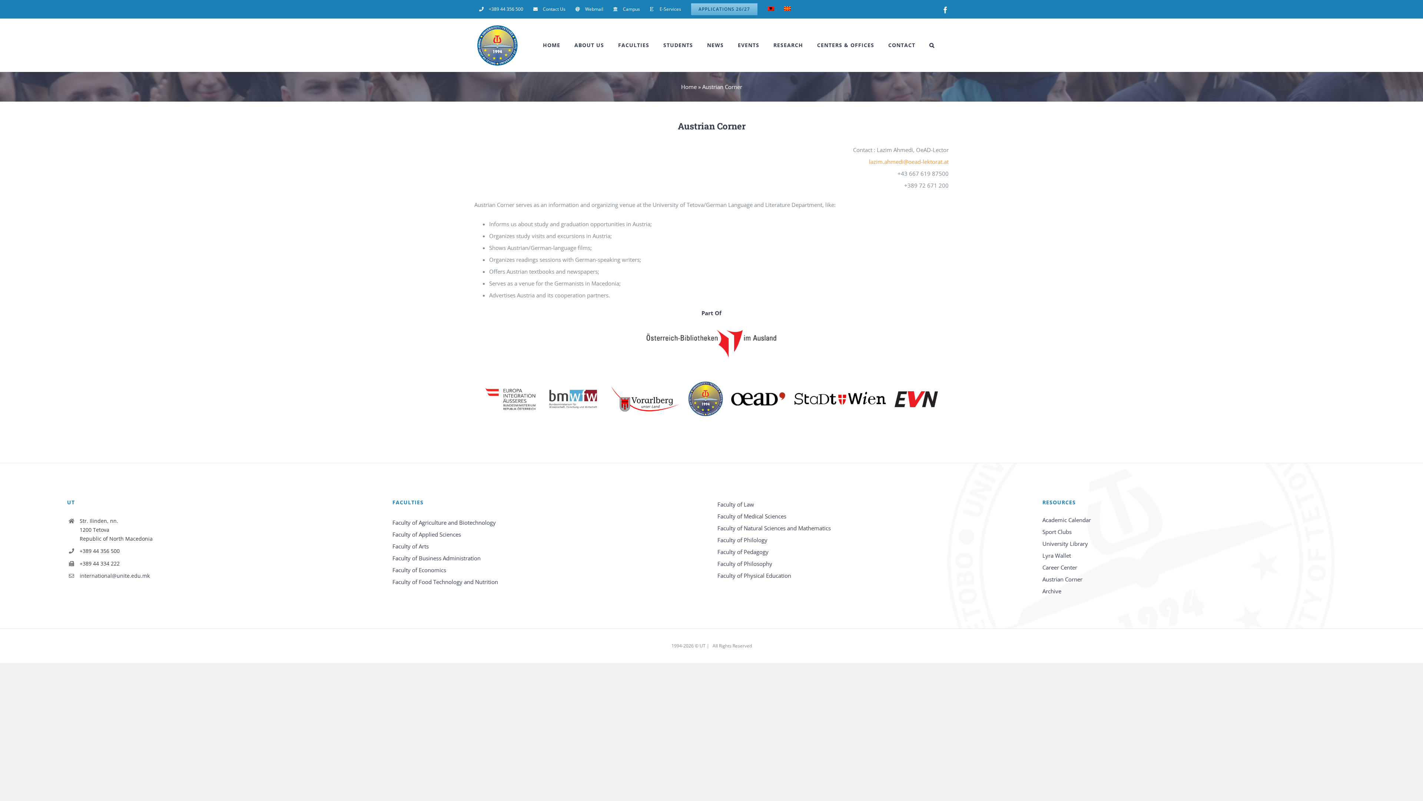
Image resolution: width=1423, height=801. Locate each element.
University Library (1065, 543)
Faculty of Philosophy (744, 563)
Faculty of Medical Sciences (751, 516)
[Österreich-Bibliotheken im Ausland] (711, 343)
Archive (1051, 591)
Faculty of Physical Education (754, 575)
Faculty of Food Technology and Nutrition (445, 582)
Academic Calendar (1066, 520)
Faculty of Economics (419, 570)
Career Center (1059, 567)
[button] (932, 45)
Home (689, 86)
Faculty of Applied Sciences (426, 534)
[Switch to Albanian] (771, 9)
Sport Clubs (1057, 531)
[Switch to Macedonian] (787, 9)
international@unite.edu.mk (115, 575)
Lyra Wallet (1056, 555)
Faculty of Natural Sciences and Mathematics (774, 528)
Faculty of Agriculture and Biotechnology (444, 522)
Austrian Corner (1062, 579)
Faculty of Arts (410, 546)
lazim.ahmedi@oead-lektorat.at (909, 161)
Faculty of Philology (742, 540)
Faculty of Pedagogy (743, 552)
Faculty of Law (735, 504)
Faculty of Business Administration (436, 558)
